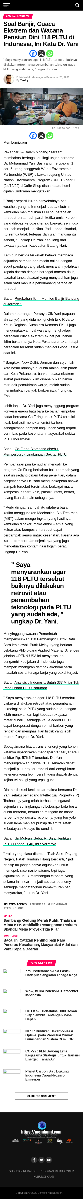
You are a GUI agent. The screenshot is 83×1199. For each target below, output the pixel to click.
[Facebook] (33, 53)
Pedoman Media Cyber (57, 1171)
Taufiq (24, 80)
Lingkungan (58, 904)
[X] (41, 53)
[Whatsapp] (49, 53)
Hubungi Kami (43, 1176)
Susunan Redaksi (22, 1171)
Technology (14, 908)
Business (38, 904)
